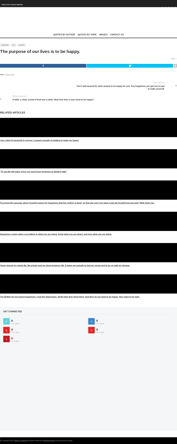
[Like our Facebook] (91, 321)
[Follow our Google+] (6, 330)
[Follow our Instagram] (91, 330)
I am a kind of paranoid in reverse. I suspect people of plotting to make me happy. (39, 140)
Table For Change (20, 441)
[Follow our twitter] (6, 321)
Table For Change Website (12, 4)
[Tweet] (130, 66)
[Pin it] (6, 339)
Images (103, 34)
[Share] (43, 66)
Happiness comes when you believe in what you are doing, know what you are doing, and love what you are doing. (56, 234)
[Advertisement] (22, 388)
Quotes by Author (64, 34)
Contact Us (117, 34)
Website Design (49, 441)
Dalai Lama (9, 74)
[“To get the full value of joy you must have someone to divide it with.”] (88, 158)
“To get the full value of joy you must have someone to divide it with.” (34, 172)
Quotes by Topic (87, 34)
